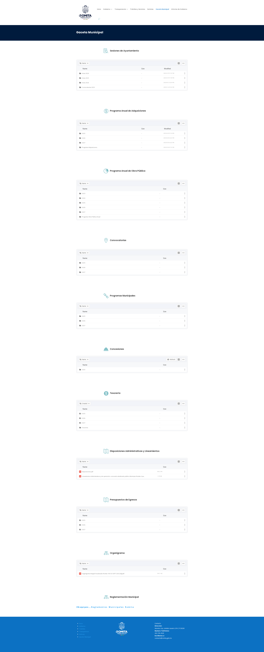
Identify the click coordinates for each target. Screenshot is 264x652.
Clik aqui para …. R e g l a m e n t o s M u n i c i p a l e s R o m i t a (105, 607)
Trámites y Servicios (137, 9)
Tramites (82, 629)
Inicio (99, 9)
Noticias (150, 9)
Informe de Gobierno (179, 9)
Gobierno (106, 9)
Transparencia (120, 9)
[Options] (183, 63)
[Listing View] (179, 63)
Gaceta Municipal (162, 9)
